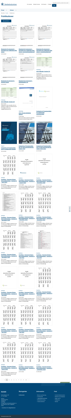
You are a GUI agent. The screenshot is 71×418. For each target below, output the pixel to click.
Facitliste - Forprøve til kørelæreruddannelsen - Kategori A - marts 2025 (9, 368)
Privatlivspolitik (40, 396)
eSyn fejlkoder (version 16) (8, 102)
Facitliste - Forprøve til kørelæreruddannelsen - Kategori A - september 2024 (44, 368)
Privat (2, 10)
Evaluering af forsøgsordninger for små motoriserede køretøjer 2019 (26, 147)
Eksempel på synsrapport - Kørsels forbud (8, 81)
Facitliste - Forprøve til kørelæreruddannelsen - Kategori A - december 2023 (9, 256)
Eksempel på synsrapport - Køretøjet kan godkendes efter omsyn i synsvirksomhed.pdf (44, 50)
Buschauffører (6, 20)
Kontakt (3, 391)
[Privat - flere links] (6, 10)
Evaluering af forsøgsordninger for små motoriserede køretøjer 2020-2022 (43, 147)
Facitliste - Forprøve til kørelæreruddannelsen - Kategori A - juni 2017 (44, 256)
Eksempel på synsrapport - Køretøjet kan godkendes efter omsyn (9, 50)
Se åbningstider (22, 394)
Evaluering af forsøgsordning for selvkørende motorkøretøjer (43, 112)
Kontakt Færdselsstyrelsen (60, 395)
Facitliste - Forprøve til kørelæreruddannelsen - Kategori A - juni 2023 (27, 331)
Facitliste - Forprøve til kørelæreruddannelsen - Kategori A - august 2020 (27, 181)
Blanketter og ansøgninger (60, 396)
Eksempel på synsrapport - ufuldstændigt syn (26, 81)
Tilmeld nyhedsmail (40, 401)
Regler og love (58, 398)
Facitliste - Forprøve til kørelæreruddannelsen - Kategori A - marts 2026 (27, 368)
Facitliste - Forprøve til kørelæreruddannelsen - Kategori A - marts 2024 (44, 331)
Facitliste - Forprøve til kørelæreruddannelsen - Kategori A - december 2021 (27, 218)
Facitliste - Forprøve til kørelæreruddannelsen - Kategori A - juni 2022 (9, 331)
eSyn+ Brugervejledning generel (25, 113)
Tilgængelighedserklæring (42, 398)
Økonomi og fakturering (41, 395)
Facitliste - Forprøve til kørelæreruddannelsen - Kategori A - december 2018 (44, 181)
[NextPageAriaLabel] (29, 380)
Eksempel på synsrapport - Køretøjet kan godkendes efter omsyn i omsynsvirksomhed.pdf (27, 50)
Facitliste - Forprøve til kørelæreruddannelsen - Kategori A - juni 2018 (9, 294)
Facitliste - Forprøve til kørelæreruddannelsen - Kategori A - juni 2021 (44, 293)
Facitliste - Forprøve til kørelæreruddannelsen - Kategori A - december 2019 (9, 219)
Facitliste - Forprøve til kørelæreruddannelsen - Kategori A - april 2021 (9, 181)
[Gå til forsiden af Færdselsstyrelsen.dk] (13, 4)
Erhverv (12, 10)
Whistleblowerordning (41, 399)
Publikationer (57, 399)
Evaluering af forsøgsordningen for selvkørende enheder (8, 148)
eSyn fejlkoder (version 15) (43, 71)
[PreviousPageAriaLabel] (2, 380)
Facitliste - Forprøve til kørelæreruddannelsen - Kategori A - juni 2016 (27, 256)
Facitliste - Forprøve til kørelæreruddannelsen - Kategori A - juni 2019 (27, 294)
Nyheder (56, 401)
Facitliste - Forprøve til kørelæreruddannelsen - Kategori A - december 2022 (44, 218)
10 (26, 379)
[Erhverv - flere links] (16, 10)
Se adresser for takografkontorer (8, 407)
